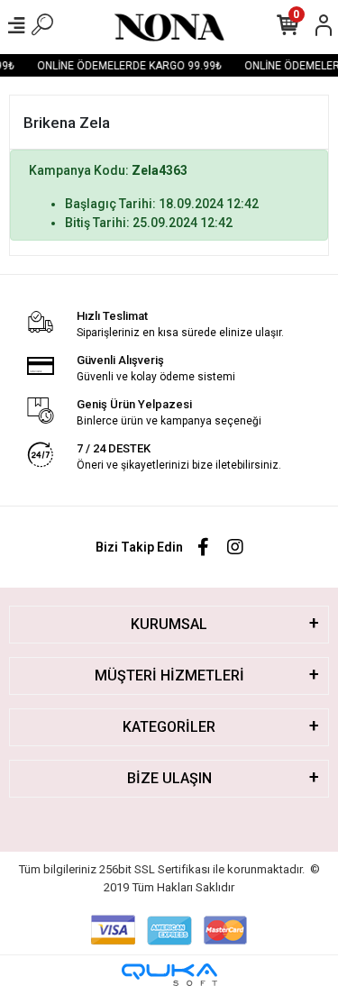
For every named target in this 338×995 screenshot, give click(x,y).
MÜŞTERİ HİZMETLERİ (169, 675)
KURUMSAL (169, 624)
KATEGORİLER (169, 726)
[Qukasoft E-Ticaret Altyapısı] (169, 974)
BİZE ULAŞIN (169, 778)
